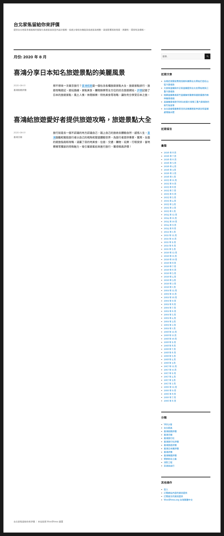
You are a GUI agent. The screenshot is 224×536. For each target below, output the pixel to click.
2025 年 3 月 (170, 204)
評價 (139, 90)
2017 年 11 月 (170, 369)
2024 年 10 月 (170, 221)
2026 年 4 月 (170, 166)
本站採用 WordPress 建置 (50, 521)
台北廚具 (168, 428)
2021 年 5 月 (170, 249)
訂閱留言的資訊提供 (173, 496)
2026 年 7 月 (170, 156)
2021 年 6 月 (170, 245)
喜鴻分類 (18, 137)
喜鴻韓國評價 (170, 455)
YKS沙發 (168, 424)
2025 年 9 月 (170, 183)
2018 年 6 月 (170, 352)
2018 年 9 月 (170, 342)
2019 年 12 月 (170, 290)
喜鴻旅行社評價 (171, 441)
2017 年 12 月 (170, 366)
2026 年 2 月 (170, 173)
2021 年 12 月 (170, 235)
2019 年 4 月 (170, 318)
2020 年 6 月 (170, 269)
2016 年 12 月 (170, 387)
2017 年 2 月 (170, 383)
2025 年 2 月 (170, 207)
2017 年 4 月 (170, 376)
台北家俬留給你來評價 (37, 24)
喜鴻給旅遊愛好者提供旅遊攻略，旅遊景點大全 (82, 120)
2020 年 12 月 (170, 252)
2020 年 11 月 (170, 256)
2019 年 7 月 (170, 307)
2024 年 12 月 (170, 214)
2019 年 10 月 (170, 297)
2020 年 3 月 (170, 280)
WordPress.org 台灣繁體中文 (178, 499)
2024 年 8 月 (170, 228)
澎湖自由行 (169, 465)
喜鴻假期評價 (20, 90)
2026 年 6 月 (170, 159)
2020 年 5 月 (170, 273)
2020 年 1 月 (170, 287)
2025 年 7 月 (170, 190)
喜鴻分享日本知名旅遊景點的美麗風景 (69, 72)
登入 (166, 489)
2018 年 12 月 (170, 331)
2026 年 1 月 (170, 176)
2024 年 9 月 (170, 225)
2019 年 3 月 (170, 321)
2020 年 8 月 (170, 263)
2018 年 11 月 (170, 335)
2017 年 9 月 (170, 373)
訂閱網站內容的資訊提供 (175, 493)
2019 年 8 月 (170, 304)
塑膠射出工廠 (170, 459)
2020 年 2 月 (170, 283)
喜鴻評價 (168, 452)
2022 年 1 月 (170, 231)
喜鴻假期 (87, 85)
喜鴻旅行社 (169, 438)
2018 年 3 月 (170, 362)
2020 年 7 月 (170, 266)
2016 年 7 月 (170, 397)
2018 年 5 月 (170, 356)
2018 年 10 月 (170, 338)
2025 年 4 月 (170, 200)
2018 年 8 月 (170, 345)
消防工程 (168, 462)
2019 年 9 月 (170, 300)
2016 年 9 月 (170, 390)
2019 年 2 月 (170, 325)
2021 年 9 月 (170, 242)
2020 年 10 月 (170, 259)
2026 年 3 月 (170, 169)
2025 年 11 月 (170, 180)
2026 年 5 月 (170, 163)
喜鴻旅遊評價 (170, 445)
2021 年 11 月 (170, 238)
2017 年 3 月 (170, 380)
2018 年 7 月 (170, 349)
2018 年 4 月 (170, 359)
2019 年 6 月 (170, 311)
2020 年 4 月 (170, 276)
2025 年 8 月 (170, 187)
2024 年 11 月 (170, 218)
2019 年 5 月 (170, 314)
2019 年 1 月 (170, 328)
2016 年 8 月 (170, 394)
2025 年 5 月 (170, 197)
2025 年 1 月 (170, 211)
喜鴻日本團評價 (171, 448)
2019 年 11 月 (170, 294)
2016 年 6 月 (170, 400)
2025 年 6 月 (170, 194)
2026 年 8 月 (170, 152)
